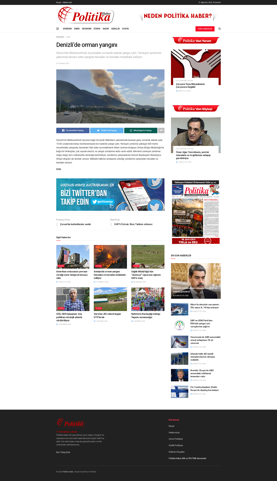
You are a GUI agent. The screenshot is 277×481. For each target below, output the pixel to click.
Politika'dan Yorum (184, 80)
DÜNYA (97, 29)
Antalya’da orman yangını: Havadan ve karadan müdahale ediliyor (110, 274)
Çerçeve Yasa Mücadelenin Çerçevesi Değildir (190, 86)
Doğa (68, 37)
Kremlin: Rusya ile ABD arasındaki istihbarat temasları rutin (202, 373)
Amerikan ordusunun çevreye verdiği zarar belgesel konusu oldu (72, 274)
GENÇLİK (115, 29)
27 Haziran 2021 (63, 63)
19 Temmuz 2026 (101, 282)
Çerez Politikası (176, 439)
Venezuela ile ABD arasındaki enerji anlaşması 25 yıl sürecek (205, 340)
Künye (58, 2)
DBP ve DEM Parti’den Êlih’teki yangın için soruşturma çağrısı (201, 323)
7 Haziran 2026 (101, 321)
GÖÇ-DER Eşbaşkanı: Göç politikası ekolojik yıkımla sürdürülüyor (69, 317)
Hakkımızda (67, 2)
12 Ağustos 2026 (184, 162)
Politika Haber (68, 472)
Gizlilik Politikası (176, 445)
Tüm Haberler (205, 29)
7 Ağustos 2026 (64, 282)
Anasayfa (60, 37)
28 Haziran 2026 (139, 282)
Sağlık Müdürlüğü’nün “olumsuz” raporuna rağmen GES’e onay (146, 274)
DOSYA (125, 29)
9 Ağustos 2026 (183, 91)
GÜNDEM (67, 29)
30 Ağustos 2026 (181, 296)
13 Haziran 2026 (64, 324)
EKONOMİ (86, 29)
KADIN (106, 29)
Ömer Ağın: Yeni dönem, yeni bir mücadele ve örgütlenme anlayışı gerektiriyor (193, 155)
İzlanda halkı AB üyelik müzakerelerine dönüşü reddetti (202, 357)
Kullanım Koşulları (177, 452)
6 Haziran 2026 (139, 321)
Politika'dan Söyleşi (184, 149)
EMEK (77, 29)
